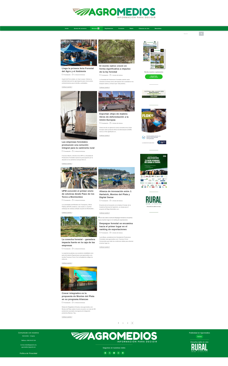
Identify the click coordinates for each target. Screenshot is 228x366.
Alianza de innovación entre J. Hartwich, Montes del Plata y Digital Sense (115, 194)
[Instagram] (118, 353)
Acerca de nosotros (80, 28)
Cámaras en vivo (144, 28)
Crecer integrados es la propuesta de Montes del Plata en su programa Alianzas (78, 296)
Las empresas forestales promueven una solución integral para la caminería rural (78, 145)
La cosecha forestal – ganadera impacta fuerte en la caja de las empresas (78, 242)
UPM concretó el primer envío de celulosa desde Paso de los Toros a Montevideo (78, 194)
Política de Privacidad (28, 353)
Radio (131, 28)
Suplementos (109, 28)
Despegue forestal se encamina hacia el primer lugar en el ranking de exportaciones (116, 226)
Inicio (66, 28)
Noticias (94, 28)
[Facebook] (105, 353)
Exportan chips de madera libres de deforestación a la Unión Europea (114, 117)
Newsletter (158, 28)
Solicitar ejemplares (154, 77)
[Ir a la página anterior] (118, 323)
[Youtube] (114, 353)
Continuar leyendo (67, 87)
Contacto (121, 28)
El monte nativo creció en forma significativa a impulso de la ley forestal (114, 69)
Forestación (67, 74)
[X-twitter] (109, 353)
